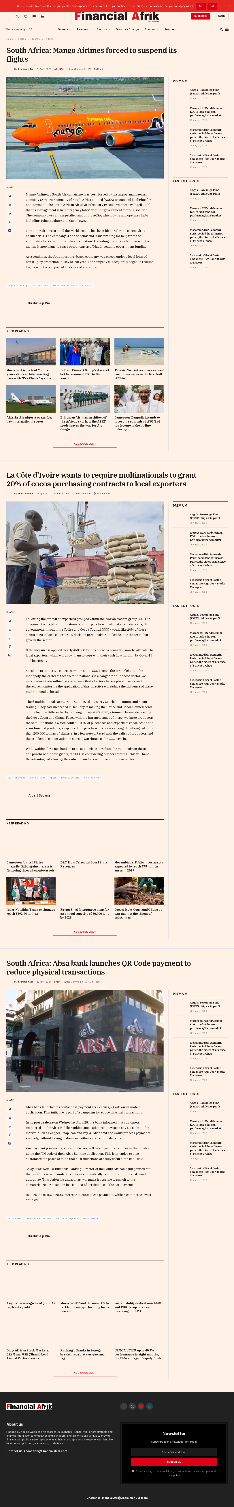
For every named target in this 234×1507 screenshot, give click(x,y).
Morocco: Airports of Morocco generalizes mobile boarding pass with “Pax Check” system (28, 374)
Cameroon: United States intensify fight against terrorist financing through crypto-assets (30, 866)
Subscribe (200, 16)
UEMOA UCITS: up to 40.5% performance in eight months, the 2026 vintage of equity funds (138, 1354)
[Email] (9, 230)
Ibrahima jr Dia (25, 69)
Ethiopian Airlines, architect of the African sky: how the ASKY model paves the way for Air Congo (83, 423)
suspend (87, 285)
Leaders (82, 29)
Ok (201, 6)
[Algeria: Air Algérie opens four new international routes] (31, 399)
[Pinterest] (9, 221)
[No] (229, 6)
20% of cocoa (17, 777)
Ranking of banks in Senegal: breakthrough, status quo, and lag (82, 1354)
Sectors (102, 29)
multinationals (92, 777)
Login (220, 16)
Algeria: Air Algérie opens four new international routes (29, 419)
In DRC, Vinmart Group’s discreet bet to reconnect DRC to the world (84, 374)
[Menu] (227, 29)
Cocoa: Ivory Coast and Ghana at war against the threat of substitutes (138, 913)
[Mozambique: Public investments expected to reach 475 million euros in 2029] (139, 844)
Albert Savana (25, 493)
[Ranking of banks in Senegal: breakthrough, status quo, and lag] (85, 1331)
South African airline (65, 285)
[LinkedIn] (9, 213)
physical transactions (39, 1218)
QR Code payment (67, 1218)
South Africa (40, 285)
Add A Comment (85, 443)
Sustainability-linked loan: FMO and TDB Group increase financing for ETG (137, 1307)
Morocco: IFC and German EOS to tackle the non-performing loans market (206, 111)
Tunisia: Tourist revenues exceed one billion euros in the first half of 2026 (139, 374)
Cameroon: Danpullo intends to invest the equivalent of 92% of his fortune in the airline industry (137, 423)
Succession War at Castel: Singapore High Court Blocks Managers (207, 159)
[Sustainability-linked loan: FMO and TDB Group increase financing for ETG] (139, 1284)
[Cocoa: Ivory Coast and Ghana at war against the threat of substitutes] (139, 891)
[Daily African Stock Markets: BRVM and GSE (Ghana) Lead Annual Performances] (31, 1331)
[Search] (221, 29)
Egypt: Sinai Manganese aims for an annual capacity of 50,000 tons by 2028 (84, 913)
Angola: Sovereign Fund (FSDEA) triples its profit (205, 91)
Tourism (150, 29)
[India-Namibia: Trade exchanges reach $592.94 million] (31, 891)
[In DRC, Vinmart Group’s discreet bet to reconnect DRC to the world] (85, 351)
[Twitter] (9, 205)
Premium (170, 29)
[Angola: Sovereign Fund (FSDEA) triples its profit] (180, 94)
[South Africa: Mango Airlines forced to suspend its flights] (85, 128)
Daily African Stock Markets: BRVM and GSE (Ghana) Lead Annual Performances (27, 1354)
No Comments (78, 69)
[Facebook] (9, 196)
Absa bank (14, 1218)
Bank (57, 982)
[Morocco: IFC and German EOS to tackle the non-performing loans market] (180, 112)
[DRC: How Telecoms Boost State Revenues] (85, 844)
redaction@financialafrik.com (45, 1451)
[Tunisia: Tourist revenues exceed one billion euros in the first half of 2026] (139, 351)
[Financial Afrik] (117, 16)
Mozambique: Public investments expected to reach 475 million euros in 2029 (138, 866)
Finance (63, 29)
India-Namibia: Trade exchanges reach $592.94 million (30, 911)
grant (53, 777)
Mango (24, 285)
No (212, 6)
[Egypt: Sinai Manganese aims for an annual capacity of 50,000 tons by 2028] (85, 891)
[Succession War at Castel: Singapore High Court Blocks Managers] (180, 159)
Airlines (59, 69)
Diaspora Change (127, 29)
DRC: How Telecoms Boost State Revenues (83, 864)
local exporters (70, 777)
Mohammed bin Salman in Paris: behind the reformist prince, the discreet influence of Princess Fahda (208, 135)
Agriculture (61, 493)
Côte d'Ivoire (38, 777)
